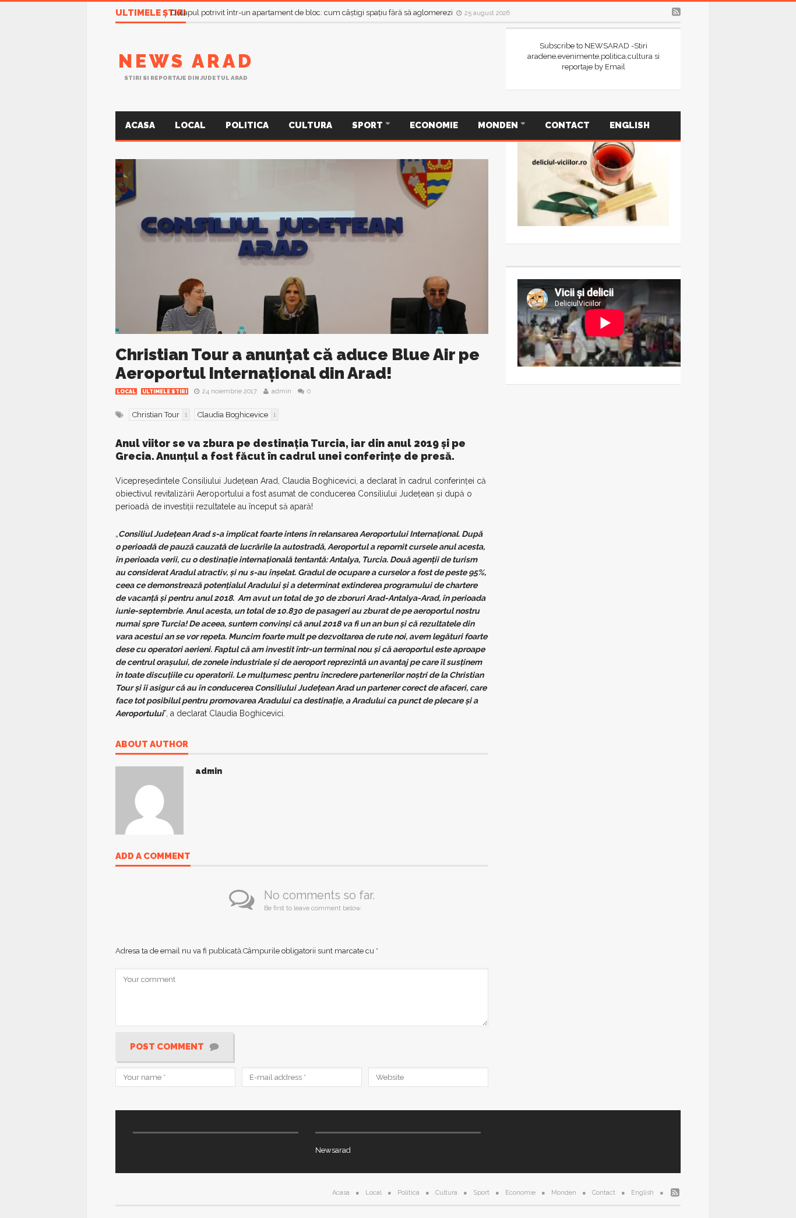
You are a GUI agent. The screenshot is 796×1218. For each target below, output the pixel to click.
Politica (247, 125)
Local (190, 125)
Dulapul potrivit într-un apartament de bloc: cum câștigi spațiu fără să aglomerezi (313, 12)
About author (151, 744)
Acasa (140, 125)
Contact (567, 125)
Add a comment (153, 856)
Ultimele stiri (164, 392)
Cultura (310, 125)
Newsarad (333, 1150)
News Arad (186, 61)
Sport (368, 125)
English (630, 125)
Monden (499, 125)
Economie (434, 125)
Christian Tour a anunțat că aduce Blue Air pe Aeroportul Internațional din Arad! (297, 364)
